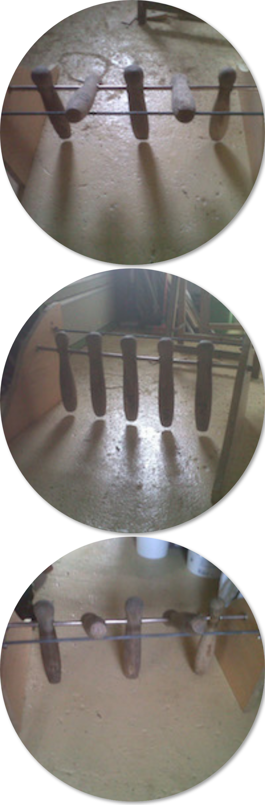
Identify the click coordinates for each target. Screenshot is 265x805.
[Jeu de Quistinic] (132, 132)
